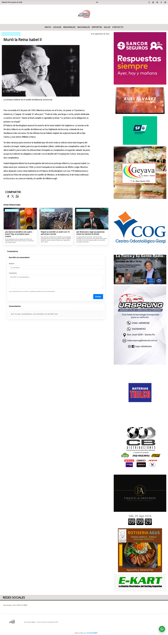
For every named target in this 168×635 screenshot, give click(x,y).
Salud (107, 27)
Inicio (48, 27)
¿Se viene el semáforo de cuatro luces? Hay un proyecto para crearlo (18, 234)
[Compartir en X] (12, 196)
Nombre (11, 263)
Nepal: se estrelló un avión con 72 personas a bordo (55, 233)
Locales (57, 27)
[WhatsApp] (153, 2)
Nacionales (83, 27)
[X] (157, 2)
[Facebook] (161, 2)
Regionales (69, 27)
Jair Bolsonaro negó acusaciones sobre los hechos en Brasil (90, 233)
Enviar (98, 296)
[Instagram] (165, 2)
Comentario (13, 273)
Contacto (117, 27)
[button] (149, 2)
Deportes (97, 27)
